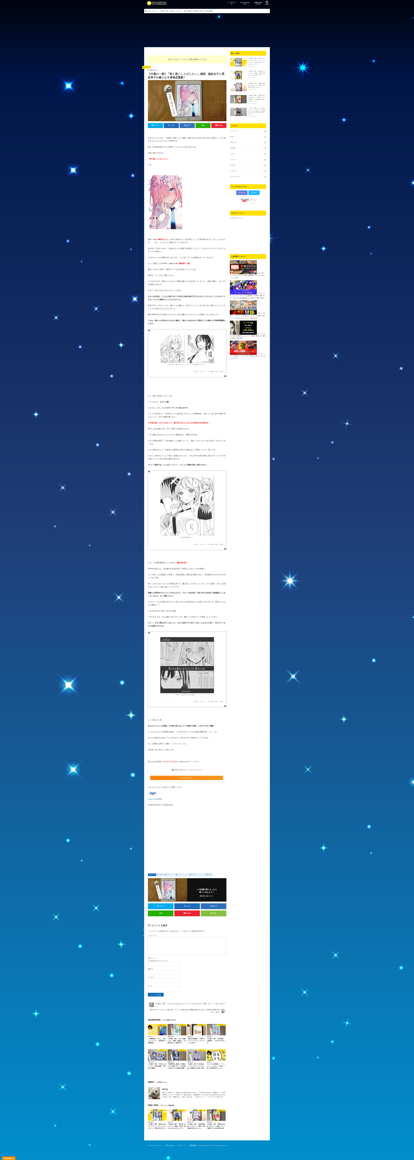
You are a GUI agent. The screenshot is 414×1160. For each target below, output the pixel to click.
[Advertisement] (207, 30)
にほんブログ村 (154, 799)
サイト (150, 985)
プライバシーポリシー (155, 1145)
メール (151, 977)
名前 (150, 969)
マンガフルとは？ (245, 3)
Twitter (254, 192)
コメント (152, 935)
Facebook (242, 192)
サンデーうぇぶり (187, 778)
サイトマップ (181, 1145)
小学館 (161, 874)
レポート (233, 171)
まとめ (232, 165)
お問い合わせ (258, 3)
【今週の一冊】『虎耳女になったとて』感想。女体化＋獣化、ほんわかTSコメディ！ (256, 73)
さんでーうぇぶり (182, 874)
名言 (232, 137)
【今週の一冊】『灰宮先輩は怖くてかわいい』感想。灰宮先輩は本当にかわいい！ (256, 85)
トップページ (231, 3)
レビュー (233, 159)
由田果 (210, 874)
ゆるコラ (152, 874)
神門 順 (165, 1089)
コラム (232, 154)
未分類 (232, 148)
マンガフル (210, 1145)
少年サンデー (170, 874)
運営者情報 (192, 1145)
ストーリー (234, 131)
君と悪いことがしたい (197, 874)
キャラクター (235, 176)
